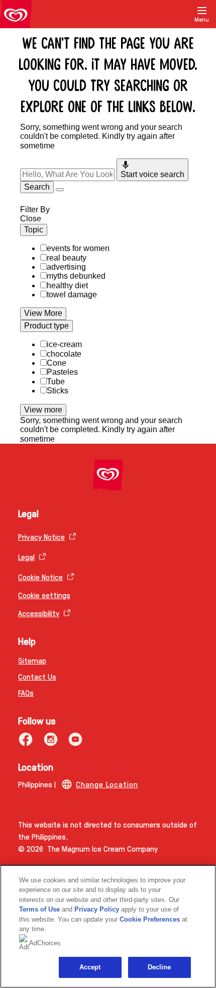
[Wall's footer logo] (108, 475)
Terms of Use (39, 909)
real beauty (66, 258)
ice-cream (64, 344)
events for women (78, 248)
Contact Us (37, 676)
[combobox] (67, 175)
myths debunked (76, 276)
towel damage (72, 294)
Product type (46, 325)
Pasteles (62, 372)
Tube (56, 381)
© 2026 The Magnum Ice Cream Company (88, 848)
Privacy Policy (96, 909)
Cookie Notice (40, 576)
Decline (159, 967)
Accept (90, 967)
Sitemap (32, 660)
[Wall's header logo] (16, 16)
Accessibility (38, 613)
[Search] (177, 14)
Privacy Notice (41, 536)
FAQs (26, 692)
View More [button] (43, 313)
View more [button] (43, 409)
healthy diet (67, 285)
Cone (56, 363)
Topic (33, 229)
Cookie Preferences (150, 919)
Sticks (57, 390)
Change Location (107, 784)
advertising (66, 267)
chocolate (64, 354)
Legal (26, 556)
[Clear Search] (60, 189)
